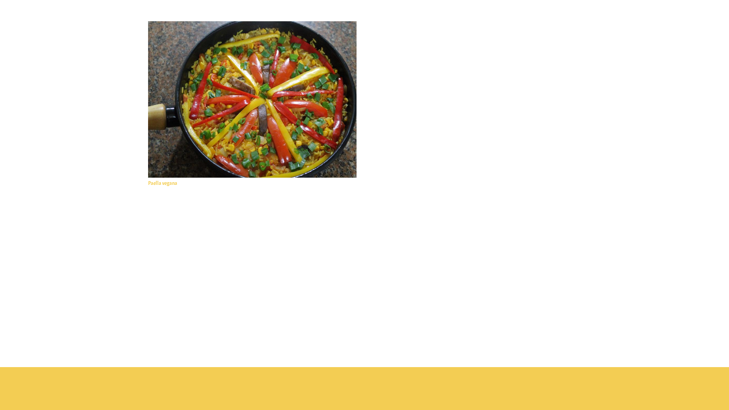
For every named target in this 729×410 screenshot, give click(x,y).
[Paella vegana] (252, 25)
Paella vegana (162, 183)
